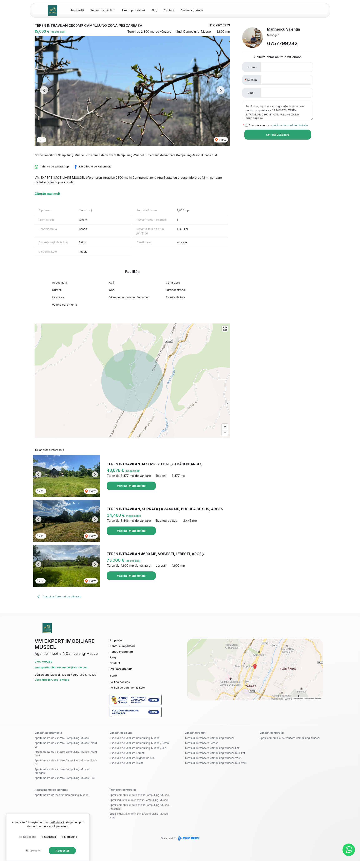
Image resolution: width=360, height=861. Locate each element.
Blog (154, 10)
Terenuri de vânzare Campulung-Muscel (116, 155)
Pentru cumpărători (102, 10)
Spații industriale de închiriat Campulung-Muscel (139, 800)
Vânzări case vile (121, 732)
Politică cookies (120, 682)
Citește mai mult (47, 194)
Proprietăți (77, 10)
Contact (169, 10)
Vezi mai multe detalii (131, 485)
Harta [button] (222, 139)
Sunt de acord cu (278, 125)
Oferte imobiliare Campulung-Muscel (60, 155)
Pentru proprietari (133, 10)
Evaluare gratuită (192, 10)
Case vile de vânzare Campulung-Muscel (135, 738)
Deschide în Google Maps (52, 679)
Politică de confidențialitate (127, 687)
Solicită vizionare (277, 134)
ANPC (113, 676)
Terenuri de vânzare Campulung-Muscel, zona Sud (182, 155)
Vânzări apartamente (48, 732)
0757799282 (282, 43)
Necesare (29, 836)
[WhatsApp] (348, 850)
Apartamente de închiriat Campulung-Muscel (62, 795)
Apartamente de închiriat (51, 789)
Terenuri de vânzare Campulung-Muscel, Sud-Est (215, 752)
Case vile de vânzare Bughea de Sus (132, 757)
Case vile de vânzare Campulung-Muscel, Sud (138, 748)
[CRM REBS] (188, 838)
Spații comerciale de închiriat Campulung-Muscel (140, 795)
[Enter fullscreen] (225, 329)
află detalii (57, 822)
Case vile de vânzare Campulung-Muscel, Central (140, 743)
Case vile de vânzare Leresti (127, 752)
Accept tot (62, 850)
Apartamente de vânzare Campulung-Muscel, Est (65, 777)
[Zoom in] (225, 427)
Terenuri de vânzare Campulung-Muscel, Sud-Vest (215, 762)
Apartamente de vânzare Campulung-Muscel (62, 738)
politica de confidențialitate (290, 125)
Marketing (70, 836)
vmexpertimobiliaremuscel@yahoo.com (61, 667)
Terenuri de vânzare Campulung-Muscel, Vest (213, 757)
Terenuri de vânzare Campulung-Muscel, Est (212, 748)
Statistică (50, 836)
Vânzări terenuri (195, 732)
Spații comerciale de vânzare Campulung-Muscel (290, 738)
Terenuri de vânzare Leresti (201, 743)
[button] (44, 90)
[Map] (132, 380)
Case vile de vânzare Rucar (126, 762)
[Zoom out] (225, 433)
